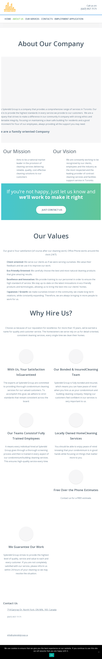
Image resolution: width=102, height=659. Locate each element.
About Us (18, 18)
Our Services (32, 18)
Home (8, 18)
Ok (51, 655)
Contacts (47, 18)
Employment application (69, 18)
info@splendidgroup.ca (17, 635)
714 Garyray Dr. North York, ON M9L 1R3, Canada (31, 609)
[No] (98, 652)
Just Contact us (51, 209)
